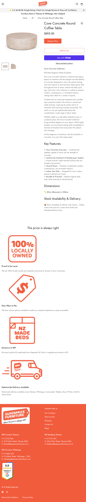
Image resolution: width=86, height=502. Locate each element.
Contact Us (49, 424)
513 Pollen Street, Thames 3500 (16, 441)
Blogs (47, 428)
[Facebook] (2, 492)
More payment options (64, 63)
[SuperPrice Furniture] (43, 4)
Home (25, 18)
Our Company (50, 413)
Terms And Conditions (10, 497)
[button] (81, 4)
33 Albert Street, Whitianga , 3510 (17, 456)
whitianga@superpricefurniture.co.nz (17, 459)
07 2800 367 (9, 453)
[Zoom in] (37, 25)
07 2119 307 (51, 438)
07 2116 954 (8, 438)
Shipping (48, 420)
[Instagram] (7, 492)
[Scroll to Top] (81, 489)
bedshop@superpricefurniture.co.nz (60, 444)
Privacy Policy (28, 497)
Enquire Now (53, 41)
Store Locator (50, 417)
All (32, 18)
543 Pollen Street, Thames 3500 (58, 441)
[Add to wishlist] (81, 23)
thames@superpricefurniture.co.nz (16, 444)
